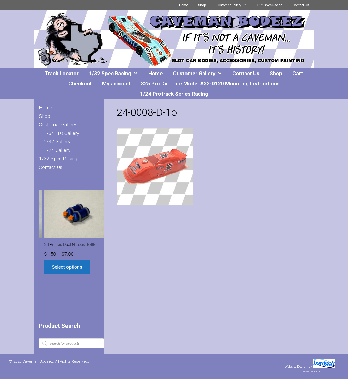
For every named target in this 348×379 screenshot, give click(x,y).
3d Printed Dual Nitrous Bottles (66, 244)
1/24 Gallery (57, 150)
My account (116, 84)
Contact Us (301, 5)
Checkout (80, 84)
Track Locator (62, 73)
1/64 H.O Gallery (61, 133)
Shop (202, 5)
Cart (297, 73)
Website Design (296, 366)
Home (183, 5)
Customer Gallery (228, 5)
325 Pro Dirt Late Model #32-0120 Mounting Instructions (210, 84)
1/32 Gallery (57, 141)
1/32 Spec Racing (270, 5)
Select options (62, 267)
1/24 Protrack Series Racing (174, 94)
